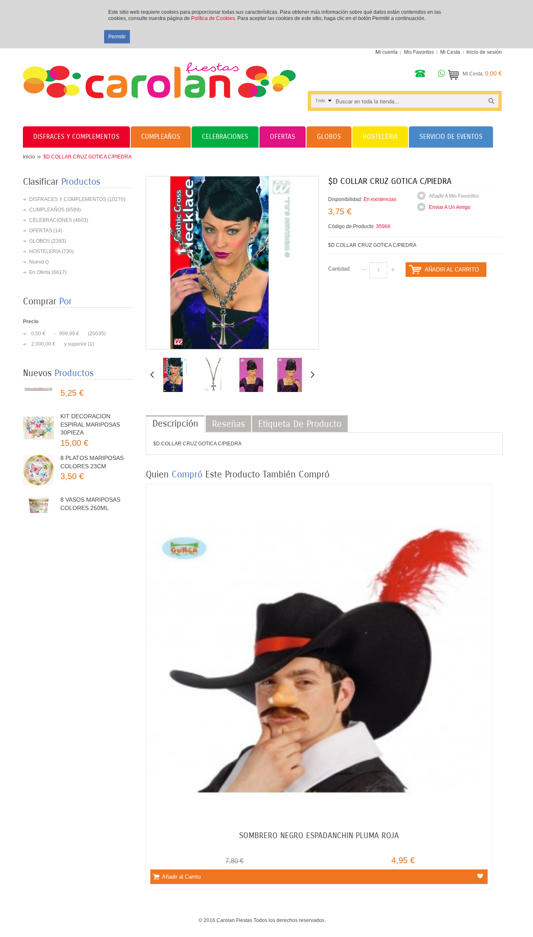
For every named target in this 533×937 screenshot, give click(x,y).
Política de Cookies (213, 18)
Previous (152, 374)
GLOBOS (39, 241)
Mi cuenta (387, 52)
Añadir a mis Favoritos (454, 196)
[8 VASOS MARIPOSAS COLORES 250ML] (38, 489)
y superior (59, 344)
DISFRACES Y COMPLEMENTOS (67, 199)
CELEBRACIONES (50, 220)
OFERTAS (40, 231)
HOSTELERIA (44, 251)
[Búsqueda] (491, 100)
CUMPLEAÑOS (47, 210)
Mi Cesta (450, 52)
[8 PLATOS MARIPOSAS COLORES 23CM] (38, 447)
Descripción (175, 423)
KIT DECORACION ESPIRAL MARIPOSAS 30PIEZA (90, 402)
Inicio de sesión (484, 52)
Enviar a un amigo (450, 207)
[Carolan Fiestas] (159, 73)
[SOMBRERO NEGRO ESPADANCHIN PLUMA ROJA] (319, 493)
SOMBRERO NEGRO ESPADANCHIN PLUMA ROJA (319, 835)
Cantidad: (339, 269)
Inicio (29, 157)
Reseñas (228, 424)
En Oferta (39, 272)
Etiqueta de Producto (299, 424)
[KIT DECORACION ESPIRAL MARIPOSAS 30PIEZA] (38, 406)
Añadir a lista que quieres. (480, 876)
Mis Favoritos (419, 52)
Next (312, 374)
